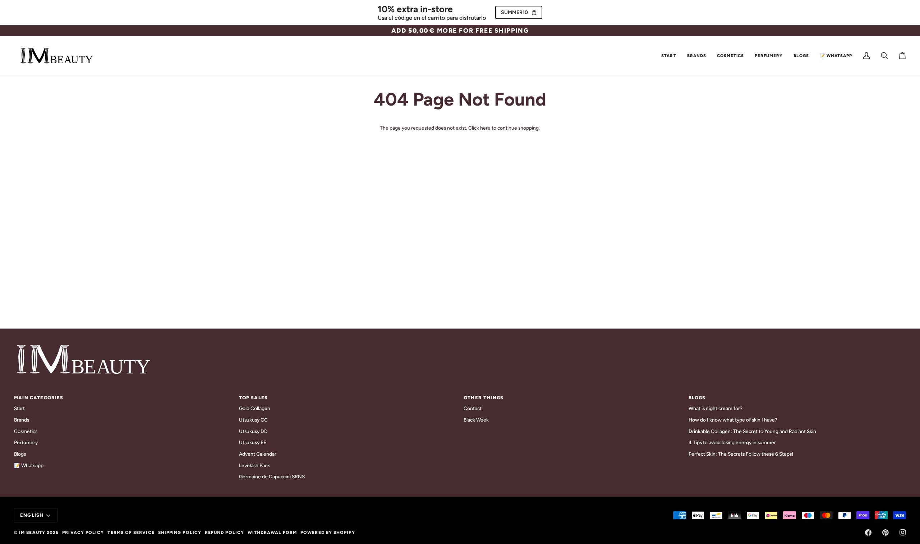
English (31, 515)
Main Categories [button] (39, 397)
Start (19, 408)
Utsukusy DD (253, 431)
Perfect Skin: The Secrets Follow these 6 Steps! (741, 454)
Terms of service (130, 532)
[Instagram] (903, 532)
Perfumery (26, 442)
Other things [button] (483, 397)
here (485, 128)
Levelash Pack (254, 465)
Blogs (20, 454)
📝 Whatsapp (28, 465)
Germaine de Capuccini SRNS (272, 476)
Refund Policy (224, 532)
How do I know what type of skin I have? (733, 420)
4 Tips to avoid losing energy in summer (732, 442)
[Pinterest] (885, 532)
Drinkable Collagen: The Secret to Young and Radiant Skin (752, 431)
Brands (21, 420)
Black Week (476, 420)
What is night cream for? (715, 408)
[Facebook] (868, 532)
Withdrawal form (272, 532)
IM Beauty (32, 532)
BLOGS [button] (697, 397)
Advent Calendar (257, 454)
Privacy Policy (83, 532)
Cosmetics (25, 431)
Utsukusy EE (252, 442)
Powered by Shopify (327, 532)
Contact (473, 408)
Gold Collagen (254, 408)
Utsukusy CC (253, 420)
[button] (697, 55)
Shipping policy (179, 532)
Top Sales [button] (253, 397)
